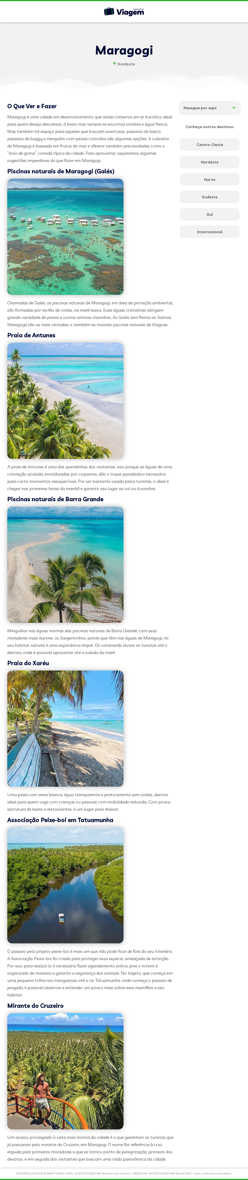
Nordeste (126, 64)
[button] (234, 108)
